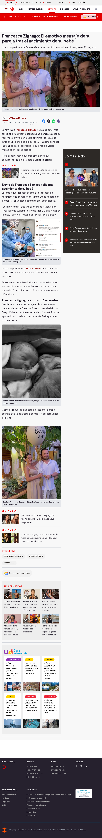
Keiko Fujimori (24, 2)
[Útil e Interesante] (31, 651)
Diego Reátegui (36, 556)
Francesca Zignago (26, 130)
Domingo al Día (58, 773)
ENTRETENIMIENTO (36, 9)
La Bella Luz (62, 2)
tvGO (21, 9)
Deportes (6, 801)
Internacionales (34, 773)
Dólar (48, 2)
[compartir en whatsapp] (54, 121)
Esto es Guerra (34, 268)
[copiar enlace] (59, 121)
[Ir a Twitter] (82, 766)
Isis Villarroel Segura (16, 118)
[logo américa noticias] (12, 9)
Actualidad (32, 766)
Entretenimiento (9, 795)
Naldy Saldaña (78, 2)
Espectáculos (33, 770)
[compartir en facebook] (44, 121)
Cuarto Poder (58, 770)
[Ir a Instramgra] (87, 766)
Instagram (9, 563)
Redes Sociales (33, 777)
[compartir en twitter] (49, 121)
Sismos (38, 2)
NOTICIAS (52, 9)
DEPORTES (64, 9)
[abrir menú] (7, 9)
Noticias (5, 798)
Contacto (30, 815)
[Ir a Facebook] (77, 766)
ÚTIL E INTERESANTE (81, 9)
